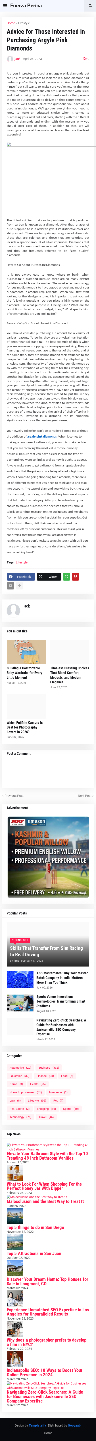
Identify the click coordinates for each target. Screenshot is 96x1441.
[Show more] (19, 585)
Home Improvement (26, 1092)
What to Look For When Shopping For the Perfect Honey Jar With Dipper (44, 1186)
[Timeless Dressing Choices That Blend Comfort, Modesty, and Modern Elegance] (69, 652)
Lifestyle (24, 23)
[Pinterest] (75, 577)
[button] (5, 6)
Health (38, 1084)
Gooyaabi (74, 1425)
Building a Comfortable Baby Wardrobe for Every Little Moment (24, 673)
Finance (45, 1076)
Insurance (58, 1092)
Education (19, 1076)
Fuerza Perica (26, 6)
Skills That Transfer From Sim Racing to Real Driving (46, 951)
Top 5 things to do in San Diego (35, 1227)
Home (11, 23)
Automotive (20, 1067)
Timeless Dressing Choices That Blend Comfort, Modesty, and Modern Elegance (69, 675)
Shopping (46, 1108)
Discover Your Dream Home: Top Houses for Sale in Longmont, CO (47, 1281)
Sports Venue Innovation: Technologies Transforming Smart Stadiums (60, 1001)
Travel (46, 1117)
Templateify (37, 1425)
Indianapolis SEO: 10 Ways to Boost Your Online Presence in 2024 (44, 1372)
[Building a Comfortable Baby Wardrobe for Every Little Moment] (26, 652)
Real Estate (20, 1108)
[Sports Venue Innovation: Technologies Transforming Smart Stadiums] (20, 1003)
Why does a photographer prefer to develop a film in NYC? (46, 1342)
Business (48, 1067)
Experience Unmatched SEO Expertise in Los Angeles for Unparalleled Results (48, 1312)
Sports (71, 1108)
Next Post (85, 795)
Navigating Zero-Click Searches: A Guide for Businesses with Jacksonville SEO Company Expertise (61, 1027)
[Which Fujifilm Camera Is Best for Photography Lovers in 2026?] (26, 706)
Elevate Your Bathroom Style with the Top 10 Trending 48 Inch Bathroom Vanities (47, 1156)
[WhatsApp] (66, 577)
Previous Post (14, 795)
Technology (20, 1117)
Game (16, 1084)
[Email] (10, 585)
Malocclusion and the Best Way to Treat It (45, 1201)
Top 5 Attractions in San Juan (34, 1253)
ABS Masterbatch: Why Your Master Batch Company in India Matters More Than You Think (62, 978)
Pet (58, 1100)
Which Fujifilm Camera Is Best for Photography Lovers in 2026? (25, 727)
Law (15, 1100)
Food (67, 1076)
